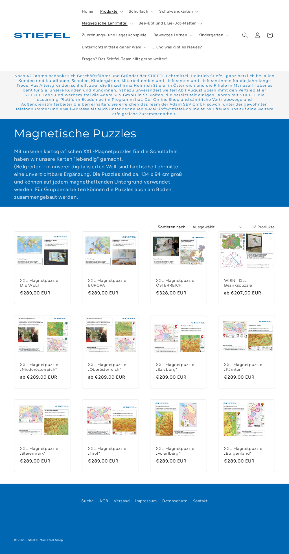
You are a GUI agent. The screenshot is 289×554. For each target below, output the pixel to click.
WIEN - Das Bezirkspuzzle (238, 282)
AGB (103, 501)
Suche (87, 501)
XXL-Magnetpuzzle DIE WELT (39, 282)
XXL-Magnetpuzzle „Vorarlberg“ (175, 450)
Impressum (146, 501)
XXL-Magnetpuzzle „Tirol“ (107, 450)
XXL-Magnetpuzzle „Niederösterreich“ (39, 366)
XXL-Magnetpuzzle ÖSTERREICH (175, 282)
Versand (122, 501)
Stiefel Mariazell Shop (45, 540)
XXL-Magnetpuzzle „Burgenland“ (243, 450)
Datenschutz (174, 501)
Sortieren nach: (172, 227)
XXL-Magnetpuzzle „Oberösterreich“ (107, 366)
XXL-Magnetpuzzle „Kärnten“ (243, 366)
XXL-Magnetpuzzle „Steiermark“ (39, 450)
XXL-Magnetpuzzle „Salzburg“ (175, 366)
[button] (111, 11)
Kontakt (199, 501)
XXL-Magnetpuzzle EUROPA (107, 282)
